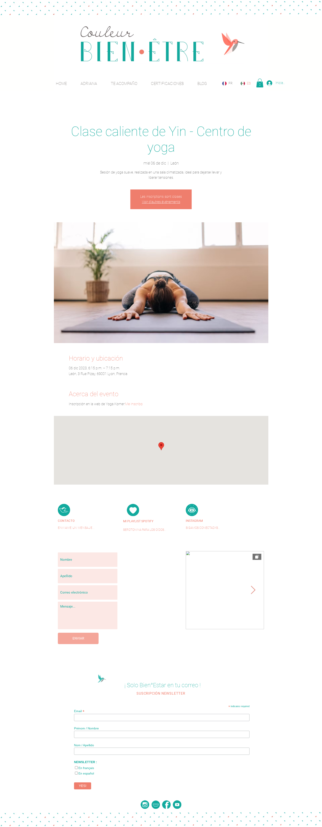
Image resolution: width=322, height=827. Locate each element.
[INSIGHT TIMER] (155, 804)
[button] (260, 83)
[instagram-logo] (145, 804)
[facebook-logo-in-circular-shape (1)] (166, 804)
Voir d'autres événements (161, 202)
